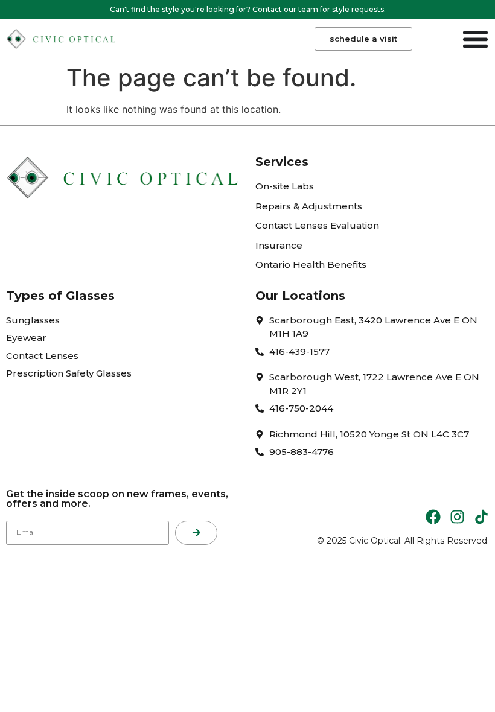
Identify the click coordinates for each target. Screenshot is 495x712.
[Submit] (196, 533)
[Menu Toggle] (475, 38)
